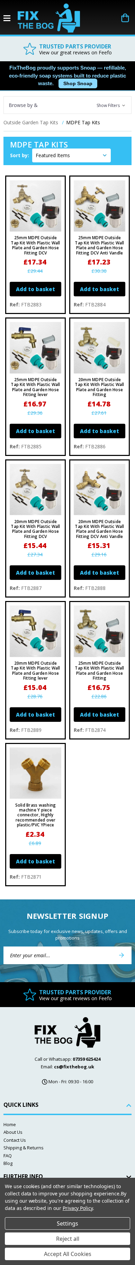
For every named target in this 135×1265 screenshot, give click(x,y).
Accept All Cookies (67, 1254)
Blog (7, 1163)
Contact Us (14, 1140)
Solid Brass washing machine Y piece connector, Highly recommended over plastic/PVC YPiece (35, 815)
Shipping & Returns (23, 1148)
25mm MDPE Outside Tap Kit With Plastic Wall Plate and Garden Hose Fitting (99, 671)
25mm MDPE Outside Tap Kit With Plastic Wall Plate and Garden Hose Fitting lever (35, 387)
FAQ (7, 1155)
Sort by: (19, 155)
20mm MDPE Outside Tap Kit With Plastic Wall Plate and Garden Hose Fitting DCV (35, 529)
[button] (67, 105)
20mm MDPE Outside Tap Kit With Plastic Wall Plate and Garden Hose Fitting (99, 387)
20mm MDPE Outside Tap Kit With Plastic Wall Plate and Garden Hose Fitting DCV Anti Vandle (99, 529)
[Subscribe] (121, 955)
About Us (12, 1132)
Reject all (67, 1238)
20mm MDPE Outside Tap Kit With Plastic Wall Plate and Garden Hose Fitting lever (35, 671)
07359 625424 (86, 1059)
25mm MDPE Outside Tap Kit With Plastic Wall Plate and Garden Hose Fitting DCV (35, 245)
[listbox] (71, 156)
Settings (67, 1223)
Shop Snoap (77, 83)
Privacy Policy (78, 1208)
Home (9, 1124)
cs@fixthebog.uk (74, 1067)
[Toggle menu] (10, 18)
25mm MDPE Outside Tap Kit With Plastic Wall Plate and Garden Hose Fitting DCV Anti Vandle (99, 245)
